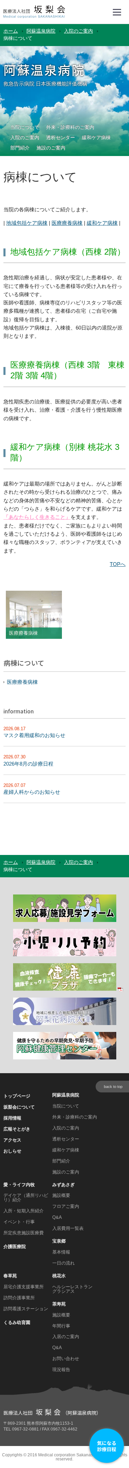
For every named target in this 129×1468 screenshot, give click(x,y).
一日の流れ (63, 1263)
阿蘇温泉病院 (40, 31)
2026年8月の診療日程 (28, 764)
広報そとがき (16, 1129)
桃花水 (59, 1275)
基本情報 (61, 1252)
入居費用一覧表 (68, 1228)
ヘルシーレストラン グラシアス (72, 1289)
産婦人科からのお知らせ (31, 792)
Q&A (57, 1217)
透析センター (60, 137)
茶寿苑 (59, 1303)
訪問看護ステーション (25, 1308)
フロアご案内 (65, 1206)
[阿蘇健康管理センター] (64, 1058)
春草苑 (10, 1275)
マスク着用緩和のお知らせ (34, 735)
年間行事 (61, 1325)
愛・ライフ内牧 (19, 1184)
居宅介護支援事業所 (23, 1286)
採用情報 (12, 1118)
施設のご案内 (50, 148)
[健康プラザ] (68, 989)
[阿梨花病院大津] (64, 1024)
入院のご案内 (78, 31)
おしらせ (12, 1151)
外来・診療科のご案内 (70, 127)
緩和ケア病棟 (96, 137)
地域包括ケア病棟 (26, 223)
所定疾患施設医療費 (23, 1232)
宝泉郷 (59, 1241)
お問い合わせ (65, 1358)
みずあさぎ (63, 1184)
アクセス (12, 1140)
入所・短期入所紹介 (23, 1210)
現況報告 (61, 1369)
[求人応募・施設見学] (64, 921)
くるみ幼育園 (16, 1322)
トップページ (16, 1096)
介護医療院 (14, 1246)
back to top (113, 1087)
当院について (24, 127)
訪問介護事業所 (19, 1297)
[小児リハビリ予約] (64, 955)
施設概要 (61, 1195)
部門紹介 (20, 148)
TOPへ (118, 564)
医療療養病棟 (67, 223)
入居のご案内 (65, 1336)
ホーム (10, 31)
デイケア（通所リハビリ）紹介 (25, 1197)
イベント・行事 (19, 1221)
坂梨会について (19, 1107)
